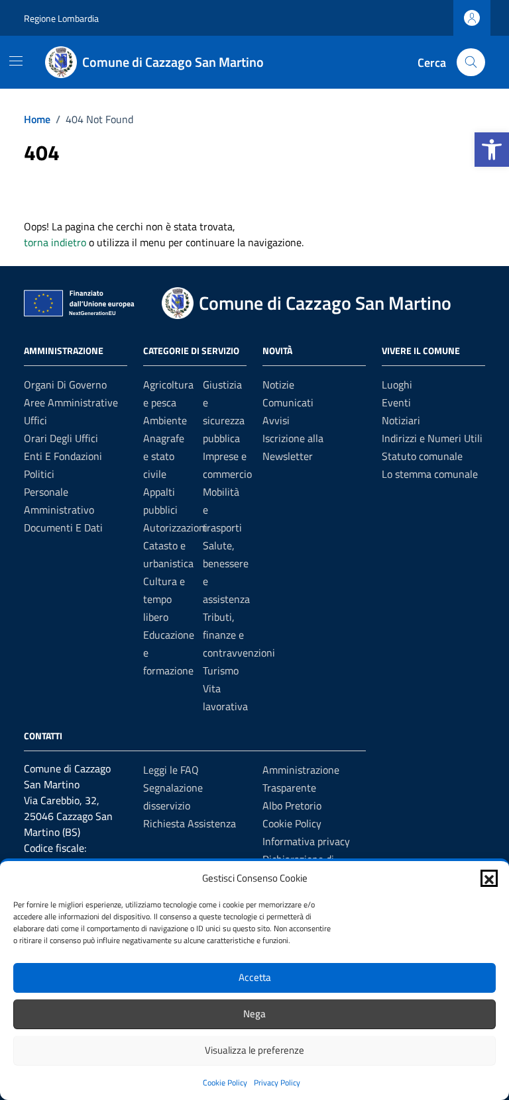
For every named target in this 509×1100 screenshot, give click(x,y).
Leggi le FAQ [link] (171, 770)
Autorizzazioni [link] (175, 527)
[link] (492, 149)
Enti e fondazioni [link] (63, 456)
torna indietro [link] (55, 242)
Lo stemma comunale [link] (430, 474)
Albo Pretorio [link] (291, 805)
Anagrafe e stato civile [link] (163, 456)
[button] (489, 878)
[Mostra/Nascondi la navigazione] (16, 61)
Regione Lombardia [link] (61, 18)
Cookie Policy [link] (225, 1082)
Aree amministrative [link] (71, 402)
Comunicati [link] (287, 402)
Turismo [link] (221, 670)
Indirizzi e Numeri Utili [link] (432, 438)
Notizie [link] (278, 384)
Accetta (255, 977)
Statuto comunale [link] (422, 456)
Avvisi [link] (276, 420)
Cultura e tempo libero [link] (164, 599)
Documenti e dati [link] (63, 527)
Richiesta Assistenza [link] (189, 823)
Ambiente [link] (165, 420)
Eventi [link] (396, 402)
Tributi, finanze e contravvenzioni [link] (239, 635)
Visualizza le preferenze (254, 1050)
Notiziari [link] (401, 420)
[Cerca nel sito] (471, 62)
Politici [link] (39, 474)
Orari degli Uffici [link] (61, 438)
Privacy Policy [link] (277, 1082)
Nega (254, 1013)
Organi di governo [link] (65, 384)
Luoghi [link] (397, 384)
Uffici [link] (35, 420)
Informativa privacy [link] (306, 841)
